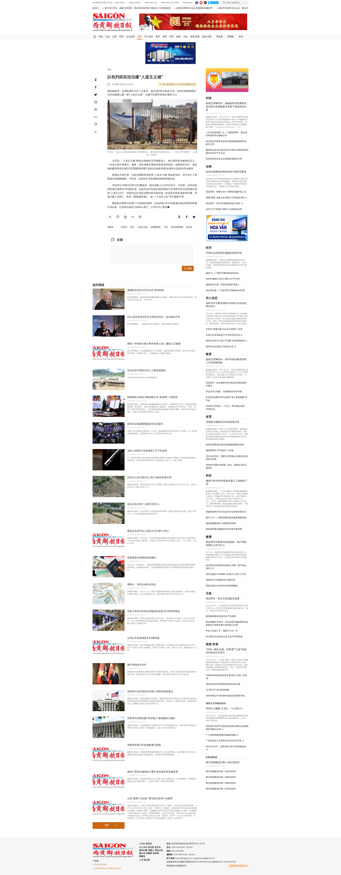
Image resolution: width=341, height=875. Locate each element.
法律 (114, 36)
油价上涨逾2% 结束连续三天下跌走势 (147, 450)
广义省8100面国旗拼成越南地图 (221, 735)
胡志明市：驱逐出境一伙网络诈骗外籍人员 (226, 191)
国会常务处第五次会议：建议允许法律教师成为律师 (187, 8)
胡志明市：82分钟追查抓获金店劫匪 (223, 203)
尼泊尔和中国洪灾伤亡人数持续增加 (146, 370)
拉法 (132, 227)
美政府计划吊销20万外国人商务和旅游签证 (150, 691)
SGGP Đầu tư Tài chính (170, 2)
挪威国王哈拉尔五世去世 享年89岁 (145, 290)
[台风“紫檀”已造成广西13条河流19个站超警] (109, 807)
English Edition (135, 2)
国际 (139, 36)
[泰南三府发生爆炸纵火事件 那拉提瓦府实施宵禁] (109, 780)
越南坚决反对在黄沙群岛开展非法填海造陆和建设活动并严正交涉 (227, 151)
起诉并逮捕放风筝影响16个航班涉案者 (226, 171)
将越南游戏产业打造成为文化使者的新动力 (226, 511)
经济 (121, 36)
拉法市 (189, 227)
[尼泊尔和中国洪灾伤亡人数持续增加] (109, 379)
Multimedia (216, 703)
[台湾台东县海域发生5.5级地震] (109, 647)
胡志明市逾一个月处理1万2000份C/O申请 (225, 290)
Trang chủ (95, 36)
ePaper (211, 757)
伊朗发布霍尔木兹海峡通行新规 (144, 744)
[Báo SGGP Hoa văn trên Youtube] (201, 2)
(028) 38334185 (100, 864)
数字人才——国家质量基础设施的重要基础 (226, 517)
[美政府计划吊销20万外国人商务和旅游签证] (109, 700)
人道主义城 (142, 227)
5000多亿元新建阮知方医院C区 (220, 580)
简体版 (219, 36)
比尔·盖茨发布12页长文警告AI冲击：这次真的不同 (153, 316)
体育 (165, 36)
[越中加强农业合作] (109, 673)
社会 (107, 36)
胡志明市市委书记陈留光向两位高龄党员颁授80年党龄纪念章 (227, 727)
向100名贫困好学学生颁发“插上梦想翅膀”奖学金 (226, 398)
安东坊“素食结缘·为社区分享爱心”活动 (224, 329)
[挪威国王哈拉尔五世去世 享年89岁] (109, 299)
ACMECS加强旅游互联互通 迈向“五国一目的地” (226, 676)
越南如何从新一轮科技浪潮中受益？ (223, 284)
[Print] (96, 109)
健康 (178, 36)
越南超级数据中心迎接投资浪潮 (221, 523)
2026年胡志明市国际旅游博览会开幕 (223, 684)
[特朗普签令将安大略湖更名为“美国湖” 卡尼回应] (109, 406)
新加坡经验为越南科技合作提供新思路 (224, 529)
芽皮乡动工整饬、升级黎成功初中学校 (224, 391)
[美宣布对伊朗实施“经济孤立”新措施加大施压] (109, 727)
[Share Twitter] (96, 95)
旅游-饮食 (207, 36)
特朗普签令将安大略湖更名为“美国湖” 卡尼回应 (152, 397)
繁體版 (231, 36)
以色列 (124, 227)
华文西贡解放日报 (113, 21)
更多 (107, 825)
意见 (241, 36)
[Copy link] (96, 117)
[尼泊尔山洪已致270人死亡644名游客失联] (109, 486)
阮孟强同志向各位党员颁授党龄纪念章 (224, 158)
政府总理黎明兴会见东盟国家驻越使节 (139, 8)
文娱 (185, 36)
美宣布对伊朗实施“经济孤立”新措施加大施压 (151, 718)
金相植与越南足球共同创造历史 (222, 421)
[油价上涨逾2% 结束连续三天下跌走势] (109, 459)
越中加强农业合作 (136, 664)
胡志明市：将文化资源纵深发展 (222, 598)
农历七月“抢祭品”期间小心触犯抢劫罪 (224, 209)
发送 (190, 268)
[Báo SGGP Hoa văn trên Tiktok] (205, 2)
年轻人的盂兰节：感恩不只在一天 (222, 630)
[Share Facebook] (96, 87)
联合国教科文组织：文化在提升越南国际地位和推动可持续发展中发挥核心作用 (227, 623)
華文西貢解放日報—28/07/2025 (221, 783)
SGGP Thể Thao (151, 2)
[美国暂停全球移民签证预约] (109, 566)
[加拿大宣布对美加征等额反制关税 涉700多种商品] (109, 620)
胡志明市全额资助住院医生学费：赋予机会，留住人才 (227, 567)
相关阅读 (98, 285)
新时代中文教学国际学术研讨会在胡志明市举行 (226, 305)
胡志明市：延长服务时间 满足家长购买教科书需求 (226, 384)
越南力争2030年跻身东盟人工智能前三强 (226, 482)
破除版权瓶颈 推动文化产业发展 (221, 616)
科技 (171, 36)
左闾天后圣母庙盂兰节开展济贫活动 (223, 335)
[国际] (96, 132)
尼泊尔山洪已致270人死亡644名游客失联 (149, 477)
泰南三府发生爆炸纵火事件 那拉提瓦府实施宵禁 (152, 771)
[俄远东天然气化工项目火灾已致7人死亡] (109, 540)
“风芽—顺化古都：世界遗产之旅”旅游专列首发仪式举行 (226, 651)
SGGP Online (120, 2)
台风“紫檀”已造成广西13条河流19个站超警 (149, 798)
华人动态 (148, 36)
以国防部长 (156, 227)
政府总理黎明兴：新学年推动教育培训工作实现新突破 (226, 361)
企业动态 (130, 36)
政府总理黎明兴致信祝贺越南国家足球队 (225, 444)
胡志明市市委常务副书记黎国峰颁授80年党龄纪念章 (226, 142)
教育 (158, 36)
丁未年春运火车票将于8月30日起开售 (224, 740)
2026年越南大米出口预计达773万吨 (223, 279)
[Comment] (96, 124)
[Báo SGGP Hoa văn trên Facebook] (196, 2)
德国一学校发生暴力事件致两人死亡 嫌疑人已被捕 (153, 343)
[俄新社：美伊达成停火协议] (109, 593)
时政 (101, 36)
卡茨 (166, 227)
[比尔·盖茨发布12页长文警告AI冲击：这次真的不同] (109, 326)
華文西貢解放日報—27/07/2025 (221, 788)
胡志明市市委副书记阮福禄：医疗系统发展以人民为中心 (226, 544)
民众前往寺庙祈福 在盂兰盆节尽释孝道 (224, 636)
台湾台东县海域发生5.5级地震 (143, 637)
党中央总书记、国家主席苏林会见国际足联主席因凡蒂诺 (227, 457)
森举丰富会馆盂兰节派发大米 (220, 346)
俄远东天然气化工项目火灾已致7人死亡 (148, 530)
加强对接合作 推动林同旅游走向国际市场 (225, 695)
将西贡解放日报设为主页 (238, 866)
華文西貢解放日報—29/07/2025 (221, 777)
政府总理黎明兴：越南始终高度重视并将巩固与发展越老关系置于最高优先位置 (226, 106)
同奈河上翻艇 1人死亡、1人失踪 (223, 708)
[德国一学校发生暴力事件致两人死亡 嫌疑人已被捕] (109, 352)
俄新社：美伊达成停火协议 (141, 584)
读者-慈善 (195, 36)
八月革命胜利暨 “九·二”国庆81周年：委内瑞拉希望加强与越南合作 (226, 134)
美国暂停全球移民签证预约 (141, 557)
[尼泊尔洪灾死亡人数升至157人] (109, 513)
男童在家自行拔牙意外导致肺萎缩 (222, 585)
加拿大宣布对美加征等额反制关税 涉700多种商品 (153, 611)
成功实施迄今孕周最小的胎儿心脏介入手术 (226, 574)
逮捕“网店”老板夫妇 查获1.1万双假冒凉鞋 (225, 197)
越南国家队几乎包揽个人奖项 (220, 450)
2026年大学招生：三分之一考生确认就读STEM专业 (225, 407)
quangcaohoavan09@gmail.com (107, 868)
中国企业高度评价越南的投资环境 (224, 252)
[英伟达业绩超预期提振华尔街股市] (109, 433)
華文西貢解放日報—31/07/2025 (222, 762)
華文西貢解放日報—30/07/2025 (221, 771)
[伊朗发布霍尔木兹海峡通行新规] (109, 754)
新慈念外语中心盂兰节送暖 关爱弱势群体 (225, 340)
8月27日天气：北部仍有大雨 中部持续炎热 (226, 746)
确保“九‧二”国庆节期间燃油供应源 (222, 273)
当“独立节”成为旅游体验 (217, 690)
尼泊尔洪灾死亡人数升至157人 (143, 504)
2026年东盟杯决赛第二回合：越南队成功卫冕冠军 (226, 466)
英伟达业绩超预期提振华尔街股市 (145, 423)
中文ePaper (187, 2)
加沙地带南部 (177, 227)
